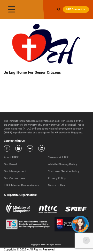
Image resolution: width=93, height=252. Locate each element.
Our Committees (14, 178)
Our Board (10, 164)
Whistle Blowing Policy (62, 164)
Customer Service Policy (63, 171)
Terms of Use (56, 185)
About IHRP (11, 157)
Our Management (15, 171)
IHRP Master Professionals (21, 185)
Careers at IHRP (58, 157)
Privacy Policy (57, 178)
